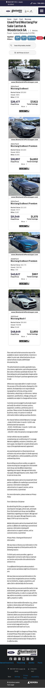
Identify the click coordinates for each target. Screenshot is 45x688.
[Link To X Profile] (15, 659)
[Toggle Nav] (41, 10)
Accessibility (35, 677)
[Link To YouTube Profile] (24, 659)
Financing (21, 663)
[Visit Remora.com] (33, 683)
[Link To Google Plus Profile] (19, 659)
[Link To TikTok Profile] (32, 659)
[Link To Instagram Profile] (28, 659)
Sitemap (17, 677)
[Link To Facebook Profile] (11, 659)
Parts (40, 663)
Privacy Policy (25, 677)
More (23, 106)
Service (31, 663)
